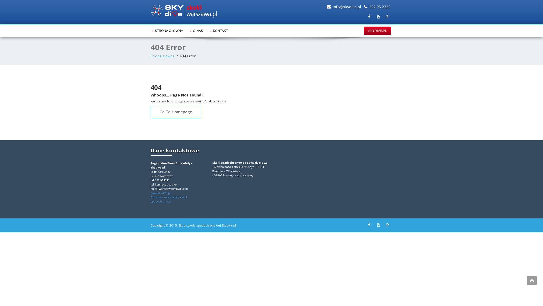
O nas (198, 31)
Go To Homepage (176, 111)
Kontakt (220, 31)
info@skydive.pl (347, 6)
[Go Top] (532, 280)
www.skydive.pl (161, 193)
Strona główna (169, 31)
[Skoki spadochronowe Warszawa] (209, 10)
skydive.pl (377, 31)
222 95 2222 (379, 6)
